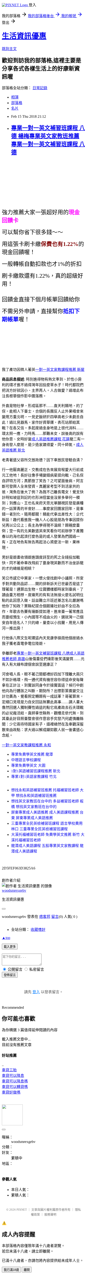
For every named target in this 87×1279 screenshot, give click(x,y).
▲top (6, 938)
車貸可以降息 (13, 1076)
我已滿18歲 (11, 1270)
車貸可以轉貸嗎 (15, 1087)
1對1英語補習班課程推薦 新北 (35, 771)
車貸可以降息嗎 (15, 1081)
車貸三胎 (9, 1070)
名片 (15, 108)
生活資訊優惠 (24, 36)
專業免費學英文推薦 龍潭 (32, 754)
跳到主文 (9, 49)
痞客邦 (44, 917)
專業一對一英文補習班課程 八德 (43, 653)
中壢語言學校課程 (26, 760)
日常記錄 (39, 88)
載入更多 (10, 946)
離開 (27, 1270)
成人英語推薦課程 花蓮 (51, 439)
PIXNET (21, 1209)
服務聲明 (50, 1214)
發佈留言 (10, 975)
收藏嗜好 (38, 930)
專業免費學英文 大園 (28, 765)
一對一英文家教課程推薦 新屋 (59, 370)
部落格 (16, 103)
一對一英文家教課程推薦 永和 (26, 745)
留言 (55, 917)
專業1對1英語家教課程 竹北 (34, 777)
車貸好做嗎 (11, 1092)
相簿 (15, 97)
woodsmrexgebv (14, 890)
